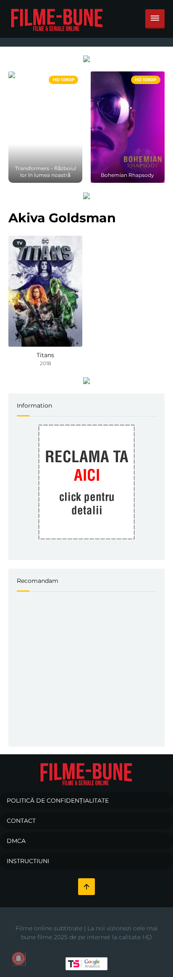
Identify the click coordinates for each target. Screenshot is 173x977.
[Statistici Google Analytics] (86, 963)
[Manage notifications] (18, 958)
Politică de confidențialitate (58, 800)
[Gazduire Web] (86, 58)
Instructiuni (28, 861)
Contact (21, 820)
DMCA (16, 841)
